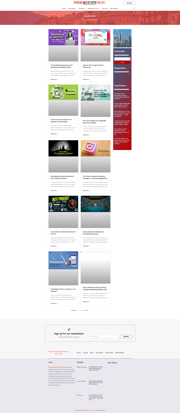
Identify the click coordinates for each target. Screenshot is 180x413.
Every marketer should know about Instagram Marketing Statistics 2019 (95, 289)
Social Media (89, 19)
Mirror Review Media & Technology (58, 367)
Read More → (54, 79)
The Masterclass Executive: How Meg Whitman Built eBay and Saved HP (121, 96)
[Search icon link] (134, 8)
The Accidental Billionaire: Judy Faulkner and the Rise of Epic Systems (122, 105)
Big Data (92, 352)
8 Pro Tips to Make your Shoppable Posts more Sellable (94, 122)
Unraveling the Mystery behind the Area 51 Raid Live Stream (62, 177)
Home (83, 19)
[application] (76, 8)
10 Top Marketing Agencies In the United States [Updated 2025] (62, 66)
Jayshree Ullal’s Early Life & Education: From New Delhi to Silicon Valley (122, 122)
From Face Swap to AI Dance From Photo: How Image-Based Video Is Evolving (121, 141)
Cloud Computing (99, 352)
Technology (85, 352)
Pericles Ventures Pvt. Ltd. (90, 410)
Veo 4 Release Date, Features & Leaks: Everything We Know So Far (121, 131)
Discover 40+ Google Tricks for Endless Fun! (93, 66)
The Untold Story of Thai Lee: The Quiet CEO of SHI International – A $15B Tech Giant (122, 113)
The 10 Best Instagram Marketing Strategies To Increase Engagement (95, 177)
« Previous (73, 310)
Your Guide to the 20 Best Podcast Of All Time (63, 233)
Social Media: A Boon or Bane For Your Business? (63, 290)
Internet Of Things (109, 352)
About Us (79, 352)
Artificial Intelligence (119, 352)
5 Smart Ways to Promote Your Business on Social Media (61, 121)
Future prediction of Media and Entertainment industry (93, 233)
